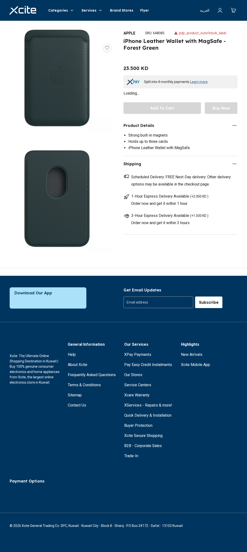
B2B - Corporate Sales (143, 445)
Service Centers (137, 385)
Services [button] (89, 10)
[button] (57, 83)
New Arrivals (191, 354)
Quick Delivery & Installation (148, 415)
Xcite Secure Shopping (143, 435)
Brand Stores (121, 10)
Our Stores (133, 375)
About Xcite (77, 364)
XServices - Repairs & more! (148, 405)
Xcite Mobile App (195, 364)
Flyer (144, 10)
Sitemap (75, 395)
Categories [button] (58, 10)
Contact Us (77, 405)
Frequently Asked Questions (92, 375)
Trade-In (131, 456)
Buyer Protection (138, 425)
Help (72, 354)
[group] (158, 302)
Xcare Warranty (137, 395)
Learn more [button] (199, 82)
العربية (204, 10)
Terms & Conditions (84, 385)
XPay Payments (137, 354)
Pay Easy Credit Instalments (148, 364)
